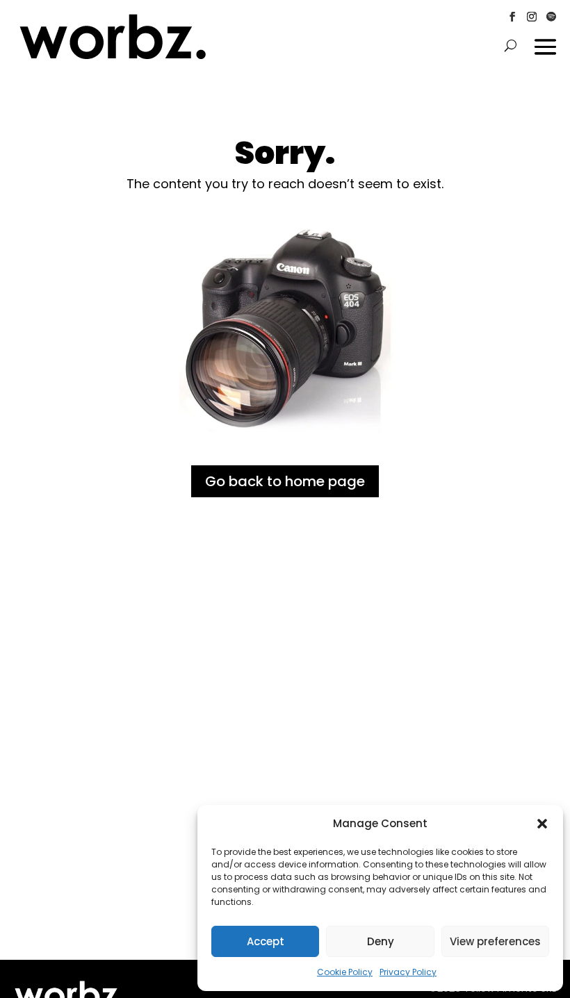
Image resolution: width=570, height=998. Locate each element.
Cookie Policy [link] (345, 972)
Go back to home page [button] (285, 481)
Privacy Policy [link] (408, 972)
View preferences (495, 941)
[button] (542, 824)
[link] (112, 57)
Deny (380, 941)
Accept (265, 941)
